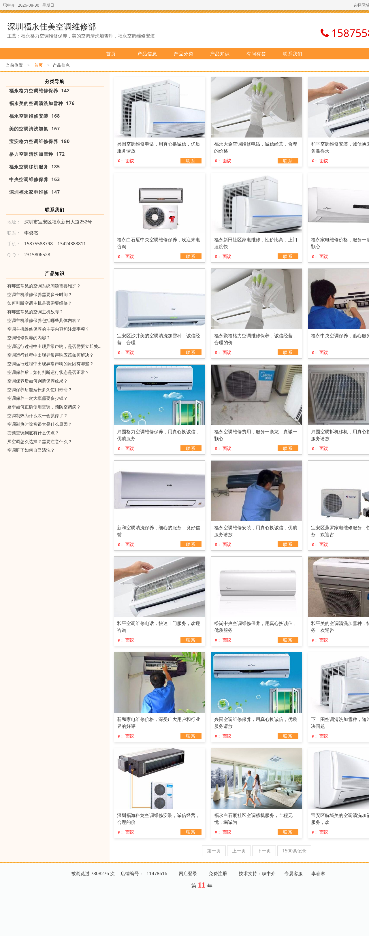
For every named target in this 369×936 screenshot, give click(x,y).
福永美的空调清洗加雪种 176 (42, 103)
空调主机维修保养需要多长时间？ (39, 294)
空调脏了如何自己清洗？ (31, 450)
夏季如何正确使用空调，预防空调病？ (44, 407)
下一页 (264, 851)
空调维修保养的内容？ (28, 337)
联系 (191, 160)
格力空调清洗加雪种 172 (37, 154)
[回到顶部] (361, 928)
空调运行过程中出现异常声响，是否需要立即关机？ (54, 346)
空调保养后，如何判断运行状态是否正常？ (48, 372)
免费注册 (218, 873)
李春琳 (318, 873)
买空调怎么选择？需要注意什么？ (39, 441)
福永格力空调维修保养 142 (39, 90)
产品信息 (147, 53)
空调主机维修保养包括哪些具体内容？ (44, 320)
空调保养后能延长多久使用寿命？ (39, 389)
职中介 (9, 5)
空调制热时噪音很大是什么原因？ (39, 424)
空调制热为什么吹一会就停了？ (37, 415)
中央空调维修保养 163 (34, 179)
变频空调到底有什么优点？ (33, 433)
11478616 (156, 873)
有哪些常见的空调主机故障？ (35, 311)
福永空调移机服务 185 (34, 166)
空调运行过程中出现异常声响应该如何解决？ (50, 355)
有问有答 (256, 53)
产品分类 (183, 53)
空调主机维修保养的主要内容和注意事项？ (48, 329)
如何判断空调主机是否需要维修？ (39, 303)
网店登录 (188, 873)
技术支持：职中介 (257, 873)
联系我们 (292, 53)
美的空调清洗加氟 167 (34, 128)
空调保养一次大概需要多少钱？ (37, 398)
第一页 (214, 851)
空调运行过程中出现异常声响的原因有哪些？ (50, 363)
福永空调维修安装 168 (34, 116)
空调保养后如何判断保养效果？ (37, 381)
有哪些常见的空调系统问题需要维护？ (44, 286)
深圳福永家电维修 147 (34, 192)
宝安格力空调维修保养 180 (39, 141)
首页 (111, 53)
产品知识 (220, 53)
